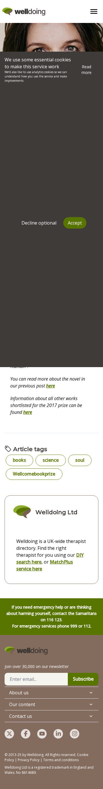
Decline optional (38, 223)
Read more (87, 69)
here (50, 386)
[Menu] (94, 11)
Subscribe (83, 679)
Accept (75, 223)
